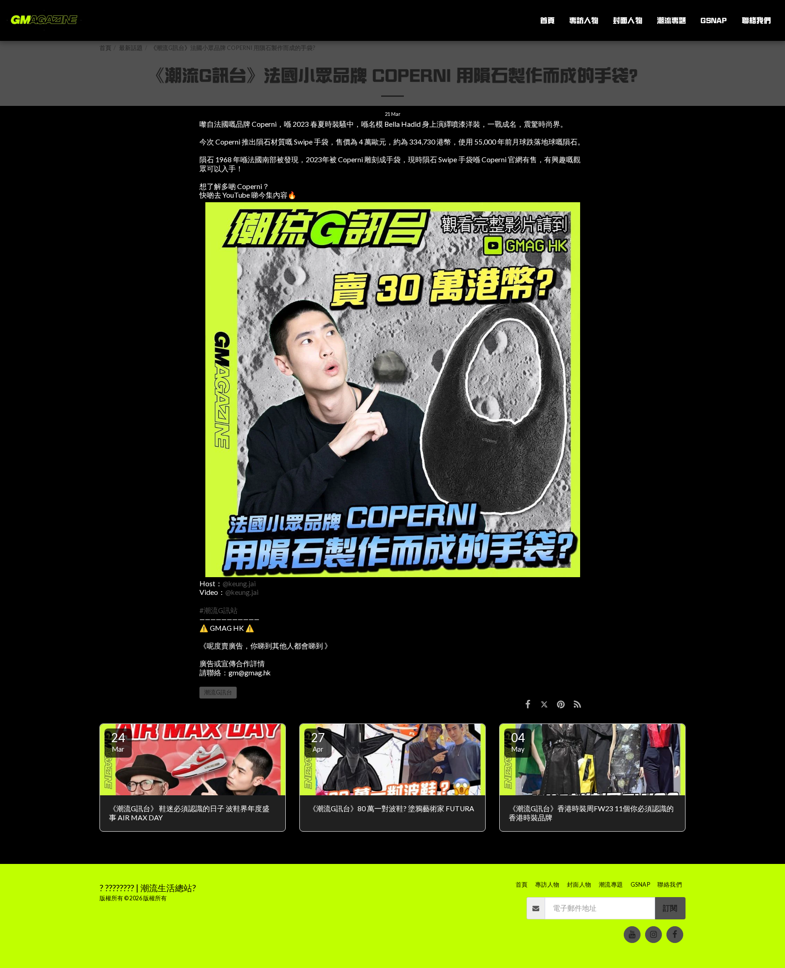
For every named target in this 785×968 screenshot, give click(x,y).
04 (518, 741)
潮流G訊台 (218, 692)
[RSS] (577, 704)
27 (318, 741)
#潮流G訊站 (218, 610)
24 (118, 741)
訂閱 (670, 908)
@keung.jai (239, 583)
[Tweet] (544, 704)
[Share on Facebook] (528, 704)
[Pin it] (560, 704)
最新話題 (131, 48)
